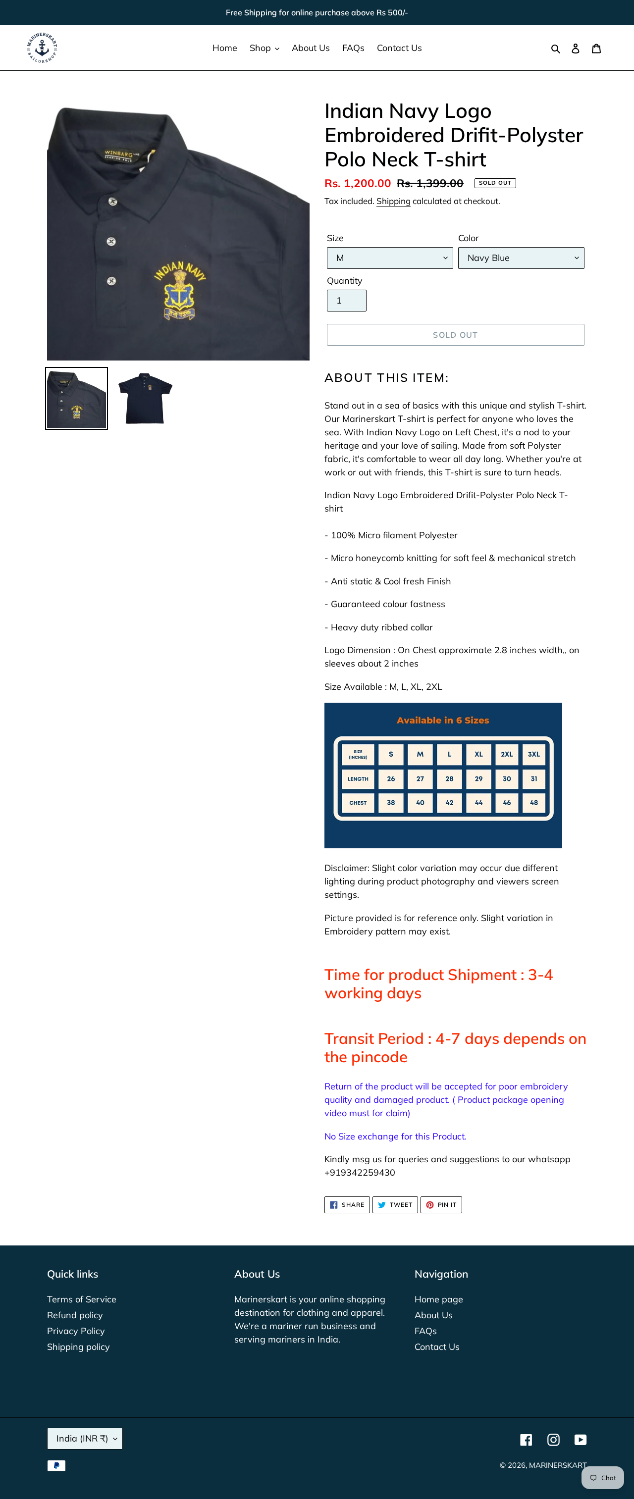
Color (468, 238)
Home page (439, 1299)
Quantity (345, 280)
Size (335, 238)
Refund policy (75, 1315)
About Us (434, 1315)
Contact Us (437, 1346)
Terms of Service (81, 1299)
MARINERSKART (558, 1465)
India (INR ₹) (82, 1438)
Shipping (393, 201)
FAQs (426, 1331)
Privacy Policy (76, 1331)
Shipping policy (78, 1346)
